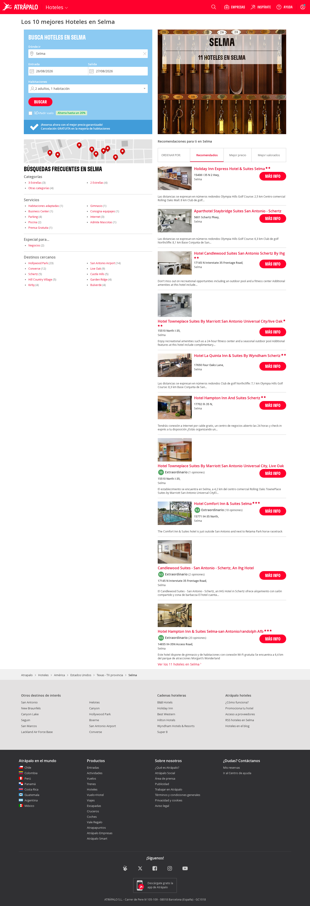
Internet (95, 216)
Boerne (94, 720)
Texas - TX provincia (110, 675)
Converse (34, 268)
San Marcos (29, 726)
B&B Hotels (164, 702)
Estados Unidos (80, 675)
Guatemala (32, 795)
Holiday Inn (165, 708)
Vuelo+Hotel (95, 795)
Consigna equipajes (102, 211)
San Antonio (29, 702)
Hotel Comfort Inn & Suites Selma (223, 504)
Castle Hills (97, 274)
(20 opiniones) (197, 638)
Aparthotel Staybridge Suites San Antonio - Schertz (237, 211)
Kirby (31, 285)
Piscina (32, 222)
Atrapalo (27, 675)
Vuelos (91, 778)
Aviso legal (162, 806)
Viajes (91, 800)
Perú (28, 778)
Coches (92, 817)
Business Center (38, 211)
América (59, 675)
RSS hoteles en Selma (239, 720)
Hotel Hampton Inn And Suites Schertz (227, 398)
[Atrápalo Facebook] (155, 868)
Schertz (33, 274)
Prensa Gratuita (38, 227)
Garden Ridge (99, 279)
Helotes (94, 702)
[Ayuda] (284, 7)
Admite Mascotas (101, 222)
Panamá (30, 784)
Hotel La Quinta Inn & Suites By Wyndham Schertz (237, 356)
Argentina (31, 800)
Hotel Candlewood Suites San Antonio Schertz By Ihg (239, 253)
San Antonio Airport (102, 263)
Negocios (34, 245)
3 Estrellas (35, 182)
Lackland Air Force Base (37, 732)
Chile (28, 767)
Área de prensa (165, 778)
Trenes (91, 784)
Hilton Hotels (166, 720)
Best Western (166, 714)
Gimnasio (96, 206)
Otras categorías (38, 188)
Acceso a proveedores (240, 714)
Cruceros (93, 811)
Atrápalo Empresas (99, 833)
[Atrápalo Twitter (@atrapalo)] (140, 868)
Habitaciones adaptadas (43, 206)
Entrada (34, 64)
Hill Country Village (40, 279)
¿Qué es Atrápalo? (167, 767)
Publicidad (162, 784)
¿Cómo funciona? (237, 702)
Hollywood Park (38, 263)
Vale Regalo (94, 822)
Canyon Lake (30, 714)
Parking (33, 216)
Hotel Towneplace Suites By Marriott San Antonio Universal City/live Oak (220, 321)
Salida (92, 64)
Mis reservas (231, 768)
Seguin (25, 720)
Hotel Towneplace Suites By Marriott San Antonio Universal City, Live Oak (221, 466)
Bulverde (96, 285)
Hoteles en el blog (237, 726)
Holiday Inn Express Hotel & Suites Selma (229, 169)
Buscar (40, 102)
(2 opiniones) (196, 574)
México (29, 806)
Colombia (31, 773)
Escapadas (94, 806)
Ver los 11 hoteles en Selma (179, 664)
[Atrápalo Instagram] (170, 868)
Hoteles (43, 675)
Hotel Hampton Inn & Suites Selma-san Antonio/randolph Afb (210, 631)
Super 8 (162, 732)
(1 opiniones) (196, 472)
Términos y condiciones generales (177, 795)
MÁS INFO (272, 176)
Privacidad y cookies (168, 800)
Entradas (93, 767)
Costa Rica (31, 789)
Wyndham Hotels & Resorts (175, 726)
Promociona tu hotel (239, 708)
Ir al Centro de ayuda (237, 773)
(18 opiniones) (234, 510)
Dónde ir (34, 46)
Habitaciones (37, 81)
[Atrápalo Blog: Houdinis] (125, 868)
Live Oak (95, 268)
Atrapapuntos (96, 828)
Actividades (94, 773)
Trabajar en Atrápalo (168, 789)
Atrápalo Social (165, 773)
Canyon (94, 708)
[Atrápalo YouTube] (185, 868)
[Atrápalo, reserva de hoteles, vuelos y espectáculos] (21, 7)
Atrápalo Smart (97, 838)
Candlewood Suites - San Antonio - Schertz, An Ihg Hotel (206, 568)
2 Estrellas (96, 182)
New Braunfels (31, 708)
